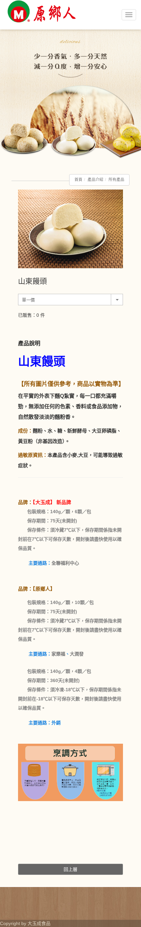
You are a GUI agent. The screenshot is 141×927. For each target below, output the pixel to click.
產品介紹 (95, 179)
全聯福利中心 (65, 563)
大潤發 (77, 653)
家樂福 (58, 653)
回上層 (70, 869)
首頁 (78, 179)
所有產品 (116, 179)
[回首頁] (41, 28)
